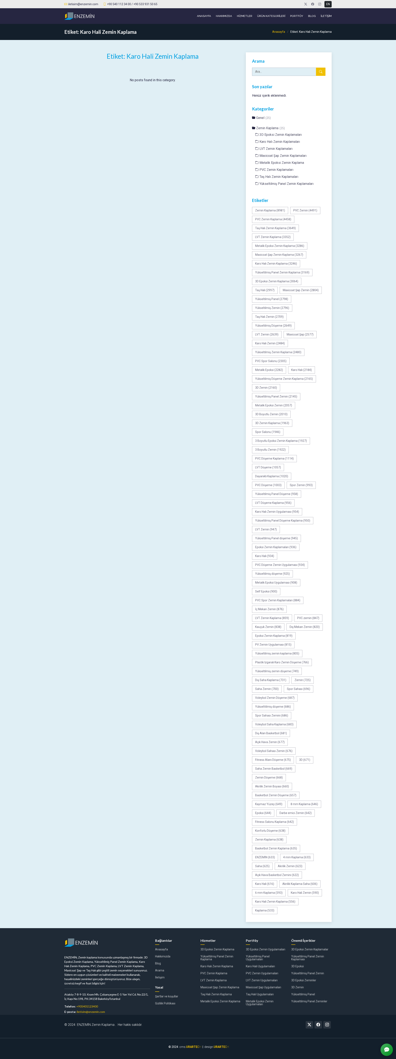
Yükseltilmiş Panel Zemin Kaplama (216, 958)
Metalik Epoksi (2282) (269, 370)
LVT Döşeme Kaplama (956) (273, 502)
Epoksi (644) (263, 813)
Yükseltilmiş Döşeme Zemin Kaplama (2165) (284, 378)
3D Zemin (297, 987)
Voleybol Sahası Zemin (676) (273, 751)
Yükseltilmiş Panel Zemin (307, 973)
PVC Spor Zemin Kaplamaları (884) (277, 600)
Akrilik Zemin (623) (290, 866)
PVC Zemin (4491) (305, 210)
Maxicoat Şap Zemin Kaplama (219, 987)
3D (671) (304, 759)
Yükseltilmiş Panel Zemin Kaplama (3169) (282, 272)
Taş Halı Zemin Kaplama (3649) (275, 228)
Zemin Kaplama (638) (269, 839)
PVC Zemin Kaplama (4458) (273, 219)
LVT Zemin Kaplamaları (275, 149)
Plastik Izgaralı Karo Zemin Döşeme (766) (282, 662)
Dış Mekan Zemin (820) (305, 627)
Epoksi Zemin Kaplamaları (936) (275, 547)
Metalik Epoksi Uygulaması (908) (276, 582)
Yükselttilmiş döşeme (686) (273, 706)
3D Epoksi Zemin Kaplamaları (280, 135)
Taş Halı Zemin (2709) (269, 316)
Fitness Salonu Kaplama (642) (274, 821)
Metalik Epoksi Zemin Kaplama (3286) (279, 245)
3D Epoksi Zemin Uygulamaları (265, 949)
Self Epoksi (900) (266, 591)
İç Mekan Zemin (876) (269, 609)
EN (328, 4)
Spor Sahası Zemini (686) (271, 715)
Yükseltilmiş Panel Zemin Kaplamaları (286, 184)
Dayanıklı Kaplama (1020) (271, 476)
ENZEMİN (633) (265, 857)
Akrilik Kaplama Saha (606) (299, 883)
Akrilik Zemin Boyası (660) (272, 786)
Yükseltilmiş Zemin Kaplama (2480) (278, 352)
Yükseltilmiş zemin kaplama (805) (277, 653)
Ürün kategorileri (271, 16)
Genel (263, 118)
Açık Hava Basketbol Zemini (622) (277, 875)
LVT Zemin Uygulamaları (262, 980)
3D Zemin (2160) (266, 387)
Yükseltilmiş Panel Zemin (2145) (276, 396)
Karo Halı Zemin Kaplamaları (279, 142)
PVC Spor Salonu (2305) (270, 361)
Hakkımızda (224, 16)
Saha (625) (262, 866)
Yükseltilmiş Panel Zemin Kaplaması (307, 958)
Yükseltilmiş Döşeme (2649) (273, 325)
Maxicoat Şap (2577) (300, 334)
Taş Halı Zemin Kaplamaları (278, 177)
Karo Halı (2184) (301, 370)
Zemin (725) (303, 680)
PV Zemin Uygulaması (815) (273, 644)
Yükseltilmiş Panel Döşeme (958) (276, 494)
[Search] (320, 72)
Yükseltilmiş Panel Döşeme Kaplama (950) (282, 520)
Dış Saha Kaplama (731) (270, 680)
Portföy (296, 16)
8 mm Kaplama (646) (304, 804)
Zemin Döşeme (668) (269, 777)
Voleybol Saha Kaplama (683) (274, 724)
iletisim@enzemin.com (91, 1011)
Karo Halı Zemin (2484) (270, 343)
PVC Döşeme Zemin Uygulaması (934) (280, 564)
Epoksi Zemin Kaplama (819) (273, 635)
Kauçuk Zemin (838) (268, 627)
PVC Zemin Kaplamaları (276, 170)
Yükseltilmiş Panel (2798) (271, 299)
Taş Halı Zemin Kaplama (216, 994)
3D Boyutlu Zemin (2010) (271, 414)
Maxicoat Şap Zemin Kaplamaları (282, 156)
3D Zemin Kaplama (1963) (272, 423)
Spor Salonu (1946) (267, 432)
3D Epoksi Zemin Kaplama (217, 949)
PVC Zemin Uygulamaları (262, 973)
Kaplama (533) (264, 910)
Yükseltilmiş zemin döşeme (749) (277, 671)
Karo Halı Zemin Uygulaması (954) (277, 511)
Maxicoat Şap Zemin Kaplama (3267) (279, 254)
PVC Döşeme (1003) (268, 485)
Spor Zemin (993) (301, 485)
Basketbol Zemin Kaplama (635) (276, 848)
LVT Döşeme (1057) (268, 467)
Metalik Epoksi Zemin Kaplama (281, 163)
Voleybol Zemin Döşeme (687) (275, 697)
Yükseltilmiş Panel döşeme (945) (276, 538)
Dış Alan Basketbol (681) (271, 733)
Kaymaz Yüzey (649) (268, 804)
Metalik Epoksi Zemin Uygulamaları (259, 1003)
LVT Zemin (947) (266, 529)
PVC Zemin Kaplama (213, 973)
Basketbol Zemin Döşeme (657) (275, 795)
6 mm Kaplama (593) (269, 892)
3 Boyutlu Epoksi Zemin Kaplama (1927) (281, 440)
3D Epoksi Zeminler (303, 980)
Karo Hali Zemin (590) (305, 892)
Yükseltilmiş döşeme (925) (272, 573)
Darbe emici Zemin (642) (295, 813)
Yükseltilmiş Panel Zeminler (309, 1001)
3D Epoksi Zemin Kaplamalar (309, 949)
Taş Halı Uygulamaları (260, 994)
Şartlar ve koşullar (166, 996)
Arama (159, 970)
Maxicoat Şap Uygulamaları (263, 987)
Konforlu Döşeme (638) (270, 830)
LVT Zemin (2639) (266, 334)
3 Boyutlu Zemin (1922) (270, 449)
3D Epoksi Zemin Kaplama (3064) (276, 281)
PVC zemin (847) (308, 618)
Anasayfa (204, 16)
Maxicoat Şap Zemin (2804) (301, 290)
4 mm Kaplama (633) (297, 857)
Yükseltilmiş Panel (303, 994)
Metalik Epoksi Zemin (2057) (273, 405)
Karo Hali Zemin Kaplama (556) (275, 901)
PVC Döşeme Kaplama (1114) (274, 458)
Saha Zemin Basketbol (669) (273, 768)
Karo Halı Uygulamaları (260, 966)
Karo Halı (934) (264, 556)
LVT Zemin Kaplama (213, 980)
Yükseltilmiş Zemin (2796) (272, 308)
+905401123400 (87, 1006)
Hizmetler (244, 16)
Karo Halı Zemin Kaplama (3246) (276, 263)
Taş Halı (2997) (265, 290)
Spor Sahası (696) (298, 689)
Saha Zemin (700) (267, 689)
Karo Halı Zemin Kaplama (216, 966)
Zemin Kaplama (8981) (270, 210)
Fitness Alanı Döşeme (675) (273, 759)
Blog (312, 16)
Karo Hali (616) (264, 883)
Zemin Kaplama (270, 128)
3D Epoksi (297, 966)
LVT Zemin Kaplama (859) (272, 618)
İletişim (326, 16)
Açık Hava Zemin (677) (270, 742)
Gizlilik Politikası (165, 1003)
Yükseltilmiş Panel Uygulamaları (258, 958)
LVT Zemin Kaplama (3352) (273, 237)
